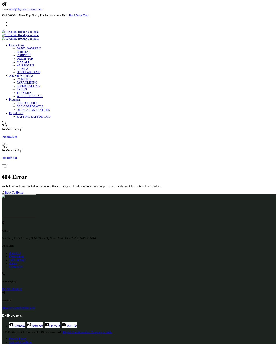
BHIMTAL (23, 51)
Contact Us (16, 266)
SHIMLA (22, 68)
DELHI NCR (25, 58)
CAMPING (24, 79)
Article (13, 263)
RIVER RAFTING (28, 86)
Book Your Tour (79, 15)
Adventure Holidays (21, 75)
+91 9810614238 (9, 137)
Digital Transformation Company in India (87, 332)
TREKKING (25, 92)
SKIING (22, 89)
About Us (15, 253)
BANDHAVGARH (29, 48)
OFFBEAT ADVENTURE (33, 109)
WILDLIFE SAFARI (30, 96)
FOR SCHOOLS (27, 103)
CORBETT (24, 55)
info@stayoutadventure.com (26, 9)
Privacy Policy (17, 338)
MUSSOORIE (25, 65)
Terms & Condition (20, 342)
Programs (14, 99)
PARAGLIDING (27, 82)
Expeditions (16, 113)
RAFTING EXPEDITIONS (34, 116)
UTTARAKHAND (28, 72)
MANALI (23, 62)
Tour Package (17, 260)
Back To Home (13, 192)
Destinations (16, 45)
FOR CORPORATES (30, 106)
